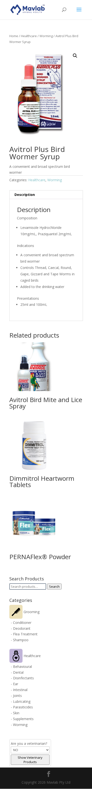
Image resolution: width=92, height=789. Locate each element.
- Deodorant (20, 628)
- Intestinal (19, 689)
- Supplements (22, 718)
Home (13, 36)
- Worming (19, 724)
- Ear (14, 684)
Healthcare (29, 36)
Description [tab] (24, 194)
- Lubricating (20, 701)
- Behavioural (21, 666)
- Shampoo (19, 640)
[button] (75, 55)
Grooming (31, 611)
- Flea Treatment (24, 634)
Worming (46, 36)
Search (54, 586)
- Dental (17, 672)
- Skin (15, 713)
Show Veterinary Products (30, 759)
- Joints (16, 695)
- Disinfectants (22, 678)
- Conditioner (21, 622)
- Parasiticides (22, 707)
